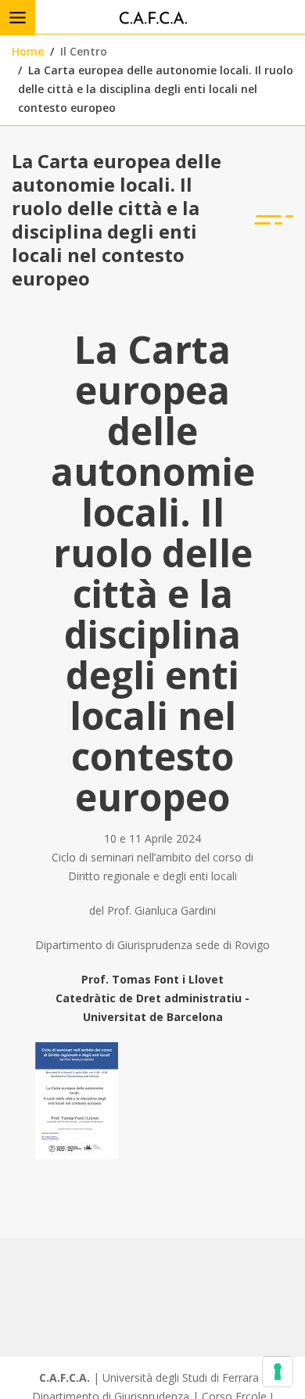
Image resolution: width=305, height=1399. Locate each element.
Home (28, 51)
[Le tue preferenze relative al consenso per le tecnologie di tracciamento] (277, 1371)
